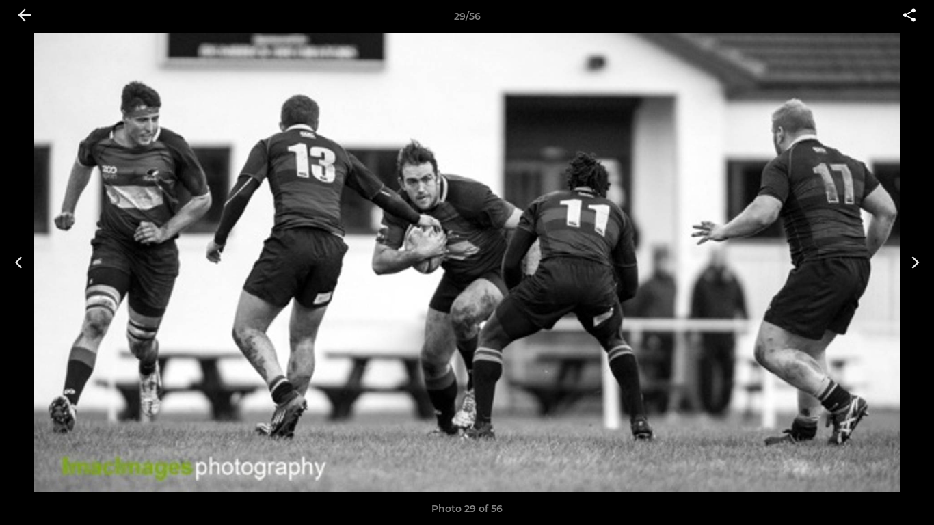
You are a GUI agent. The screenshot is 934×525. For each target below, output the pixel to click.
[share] (909, 16)
